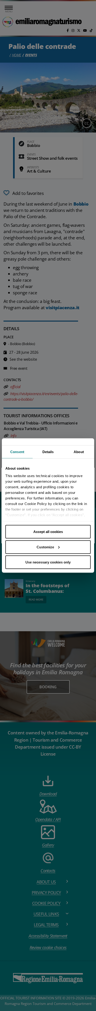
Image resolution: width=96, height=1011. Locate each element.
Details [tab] (48, 452)
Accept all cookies (48, 532)
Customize (45, 547)
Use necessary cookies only (48, 562)
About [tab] (79, 452)
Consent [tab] (17, 452)
